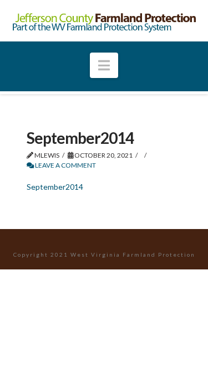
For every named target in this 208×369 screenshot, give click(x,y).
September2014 (55, 186)
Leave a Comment (65, 165)
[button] (104, 65)
